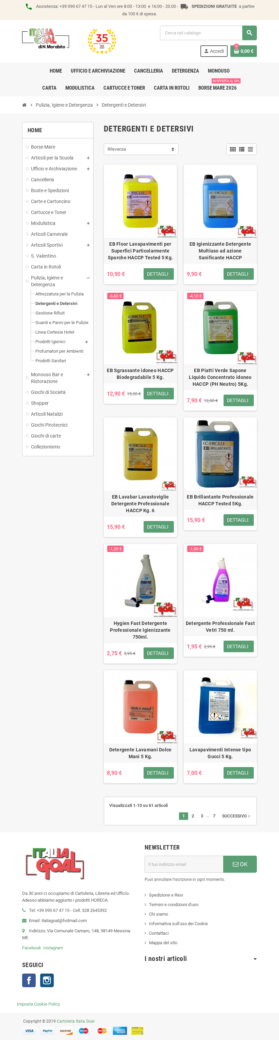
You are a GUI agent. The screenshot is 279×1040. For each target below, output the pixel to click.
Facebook (31, 947)
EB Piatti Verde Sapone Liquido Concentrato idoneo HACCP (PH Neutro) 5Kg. (220, 377)
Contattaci (159, 933)
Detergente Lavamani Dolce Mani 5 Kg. (140, 753)
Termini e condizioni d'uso (173, 904)
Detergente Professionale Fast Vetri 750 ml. (220, 627)
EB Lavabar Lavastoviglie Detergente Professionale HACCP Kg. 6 (140, 503)
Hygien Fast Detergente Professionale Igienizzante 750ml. (140, 630)
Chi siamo (158, 914)
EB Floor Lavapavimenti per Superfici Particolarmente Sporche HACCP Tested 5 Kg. (140, 250)
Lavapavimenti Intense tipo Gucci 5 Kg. (220, 753)
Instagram (53, 947)
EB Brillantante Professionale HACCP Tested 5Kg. (220, 500)
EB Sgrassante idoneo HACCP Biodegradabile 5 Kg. (140, 374)
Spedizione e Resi (166, 895)
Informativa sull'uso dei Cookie (178, 923)
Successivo (236, 816)
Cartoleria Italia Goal (76, 1021)
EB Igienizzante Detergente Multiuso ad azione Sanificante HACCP (220, 250)
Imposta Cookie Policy (38, 1004)
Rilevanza (117, 149)
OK (243, 864)
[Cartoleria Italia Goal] (69, 40)
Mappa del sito (163, 942)
